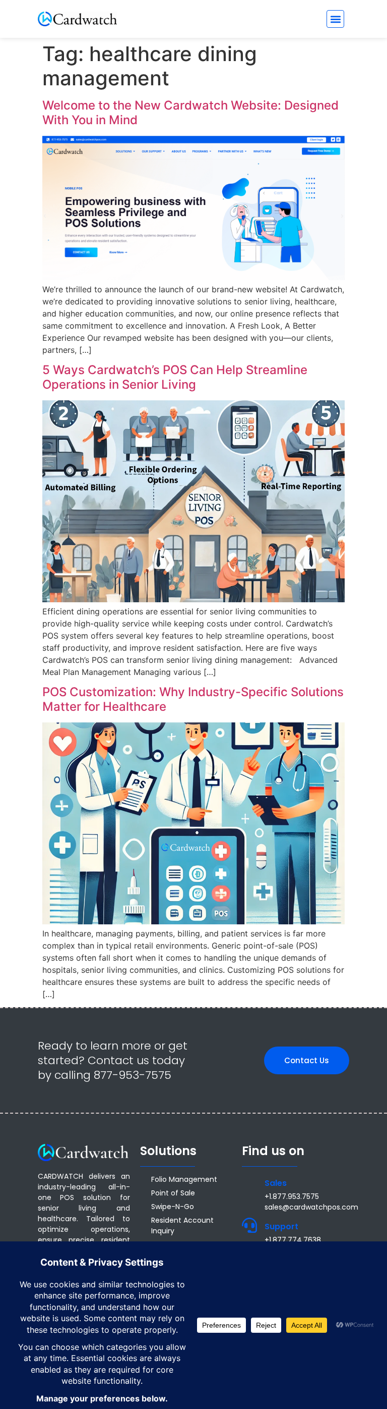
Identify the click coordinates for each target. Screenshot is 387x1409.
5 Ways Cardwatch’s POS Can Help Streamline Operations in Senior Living (174, 377)
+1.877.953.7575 (292, 1196)
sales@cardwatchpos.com (311, 1207)
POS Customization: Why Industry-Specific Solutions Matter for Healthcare (193, 699)
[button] (335, 19)
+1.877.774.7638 (293, 1240)
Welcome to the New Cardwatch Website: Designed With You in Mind (190, 112)
